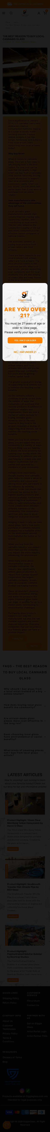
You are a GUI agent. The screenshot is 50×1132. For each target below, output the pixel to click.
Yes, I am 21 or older (25, 340)
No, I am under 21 (25, 352)
